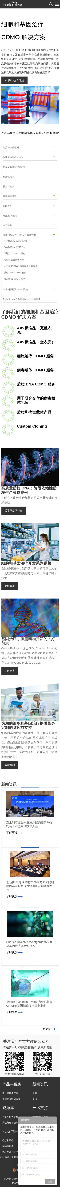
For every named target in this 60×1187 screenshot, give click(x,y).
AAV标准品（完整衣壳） (16, 240)
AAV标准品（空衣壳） (15, 247)
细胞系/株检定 (10, 215)
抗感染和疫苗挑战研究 (14, 167)
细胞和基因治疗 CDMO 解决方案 (19, 235)
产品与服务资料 (10, 1117)
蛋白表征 (7, 206)
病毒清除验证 (9, 196)
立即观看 (10, 586)
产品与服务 (8, 133)
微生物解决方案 (10, 1093)
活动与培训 (12, 1131)
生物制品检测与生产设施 (15, 289)
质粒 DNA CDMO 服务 (15, 272)
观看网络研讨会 (14, 510)
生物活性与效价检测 (13, 157)
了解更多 (10, 670)
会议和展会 (8, 1140)
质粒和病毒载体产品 (14, 260)
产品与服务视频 (10, 1122)
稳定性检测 (8, 176)
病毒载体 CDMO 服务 (14, 279)
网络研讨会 (8, 1146)
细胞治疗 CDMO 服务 (14, 253)
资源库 (8, 1108)
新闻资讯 (40, 1084)
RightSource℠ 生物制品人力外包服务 (21, 299)
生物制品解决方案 (29, 133)
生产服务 (7, 225)
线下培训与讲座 (10, 1152)
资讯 (34, 1099)
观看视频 (10, 765)
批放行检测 (8, 186)
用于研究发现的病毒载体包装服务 (20, 266)
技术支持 (40, 1108)
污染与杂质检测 (11, 147)
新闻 (34, 1093)
